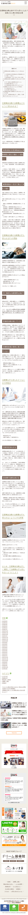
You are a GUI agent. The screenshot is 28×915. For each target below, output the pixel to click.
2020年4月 (4, 665)
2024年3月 (4, 626)
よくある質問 (19, 884)
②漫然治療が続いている (11, 83)
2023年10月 (5, 634)
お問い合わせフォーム (16, 891)
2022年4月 (4, 650)
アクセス (7, 891)
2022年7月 (4, 645)
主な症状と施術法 (9, 889)
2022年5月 (4, 649)
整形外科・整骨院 (6, 679)
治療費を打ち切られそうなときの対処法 (12, 86)
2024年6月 (4, 621)
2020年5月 (4, 663)
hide (15, 68)
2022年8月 (4, 644)
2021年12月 (5, 657)
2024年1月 (4, 629)
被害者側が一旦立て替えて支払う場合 (14, 77)
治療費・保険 (5, 681)
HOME (8, 881)
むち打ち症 (5, 676)
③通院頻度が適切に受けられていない (14, 85)
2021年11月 (5, 658)
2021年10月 (5, 660)
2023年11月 (5, 632)
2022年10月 (5, 640)
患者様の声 (5, 678)
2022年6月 (4, 647)
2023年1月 (4, 636)
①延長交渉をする (9, 88)
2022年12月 (5, 637)
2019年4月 (4, 668)
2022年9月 (4, 642)
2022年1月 (4, 655)
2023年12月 (5, 631)
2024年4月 (4, 624)
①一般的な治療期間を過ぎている (13, 82)
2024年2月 (4, 627)
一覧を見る (14, 732)
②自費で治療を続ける (10, 89)
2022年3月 (4, 652)
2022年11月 (5, 639)
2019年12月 (5, 667)
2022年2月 (4, 654)
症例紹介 (4, 683)
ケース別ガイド (17, 886)
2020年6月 (4, 662)
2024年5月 (4, 622)
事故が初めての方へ (8, 884)
